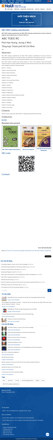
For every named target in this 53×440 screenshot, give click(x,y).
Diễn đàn (16, 9)
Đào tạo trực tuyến (7, 432)
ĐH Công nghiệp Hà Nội (22, 250)
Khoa (13, 0)
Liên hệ (21, 2)
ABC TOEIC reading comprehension (11, 149)
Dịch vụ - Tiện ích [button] (40, 9)
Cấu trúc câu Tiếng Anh (28, 149)
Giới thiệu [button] (10, 9)
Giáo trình (10, 250)
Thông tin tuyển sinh (8, 429)
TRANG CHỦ (22, 22)
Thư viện (15, 250)
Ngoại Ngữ (4, 120)
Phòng (9, 0)
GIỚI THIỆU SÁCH (30, 22)
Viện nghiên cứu (37, 0)
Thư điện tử (11, 2)
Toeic (33, 250)
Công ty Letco (5, 2)
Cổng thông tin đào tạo (8, 434)
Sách (6, 250)
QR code (6, 153)
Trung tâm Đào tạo (20, 0)
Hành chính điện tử (7, 431)
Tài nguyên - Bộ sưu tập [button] (27, 9)
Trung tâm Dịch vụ (29, 0)
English (30, 250)
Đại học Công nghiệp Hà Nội (9, 427)
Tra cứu (48, 9)
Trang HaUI (4, 0)
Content (6, 174)
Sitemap (17, 2)
